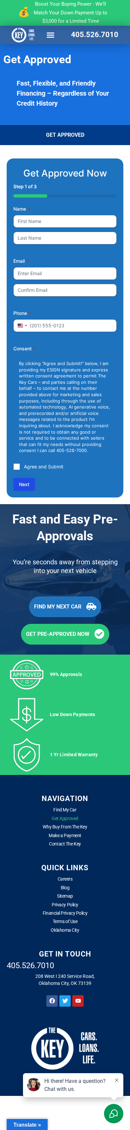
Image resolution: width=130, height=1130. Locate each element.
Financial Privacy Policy (65, 913)
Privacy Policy (65, 904)
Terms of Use (65, 921)
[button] (50, 34)
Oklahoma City (65, 930)
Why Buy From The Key (65, 826)
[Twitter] (65, 1001)
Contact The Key (65, 843)
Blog (65, 887)
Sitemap (65, 896)
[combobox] (21, 326)
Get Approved (65, 818)
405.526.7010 (94, 34)
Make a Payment (65, 835)
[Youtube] (78, 1001)
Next (24, 484)
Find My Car (64, 809)
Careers (65, 879)
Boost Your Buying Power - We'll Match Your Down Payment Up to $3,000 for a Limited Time (70, 12)
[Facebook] (52, 1001)
